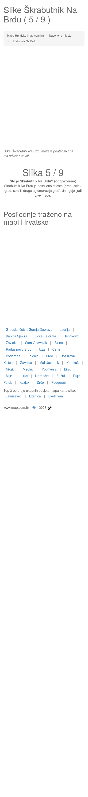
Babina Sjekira (16, 336)
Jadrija (65, 329)
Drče (40, 382)
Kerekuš (72, 362)
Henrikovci (71, 336)
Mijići (9, 375)
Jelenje (33, 355)
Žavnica (26, 362)
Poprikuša (49, 369)
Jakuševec (14, 396)
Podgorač (58, 382)
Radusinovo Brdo (18, 349)
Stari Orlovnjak (36, 342)
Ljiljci (24, 375)
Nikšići (10, 369)
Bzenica (35, 396)
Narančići (42, 375)
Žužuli (61, 375)
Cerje (56, 349)
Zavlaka (12, 342)
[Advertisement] (44, 95)
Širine (58, 342)
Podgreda (13, 355)
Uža (42, 349)
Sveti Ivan (55, 396)
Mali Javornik (49, 362)
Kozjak (24, 382)
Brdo (49, 355)
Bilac (67, 369)
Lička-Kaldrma (45, 336)
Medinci (28, 369)
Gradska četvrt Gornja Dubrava (29, 329)
